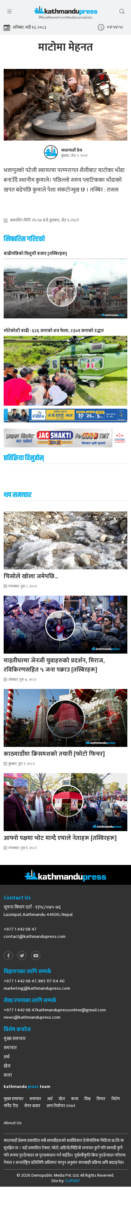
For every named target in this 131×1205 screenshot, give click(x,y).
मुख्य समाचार (15, 1039)
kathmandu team (27, 1086)
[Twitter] (22, 955)
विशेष (116, 1099)
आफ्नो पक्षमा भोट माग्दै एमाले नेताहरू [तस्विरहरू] (60, 838)
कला (8, 1075)
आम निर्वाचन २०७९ (60, 1106)
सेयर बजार (32, 1106)
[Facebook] (8, 955)
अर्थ (6, 1057)
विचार (101, 1099)
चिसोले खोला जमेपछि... (31, 576)
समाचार (10, 1048)
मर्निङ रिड (11, 1106)
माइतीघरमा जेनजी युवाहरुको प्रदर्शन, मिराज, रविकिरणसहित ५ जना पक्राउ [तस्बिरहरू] (54, 665)
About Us (13, 1123)
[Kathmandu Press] (65, 12)
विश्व (87, 1099)
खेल (7, 1066)
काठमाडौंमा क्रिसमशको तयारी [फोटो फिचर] (54, 754)
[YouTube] (35, 955)
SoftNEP (72, 1180)
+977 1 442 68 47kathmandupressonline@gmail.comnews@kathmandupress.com (55, 1013)
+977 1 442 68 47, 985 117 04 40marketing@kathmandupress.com (37, 984)
